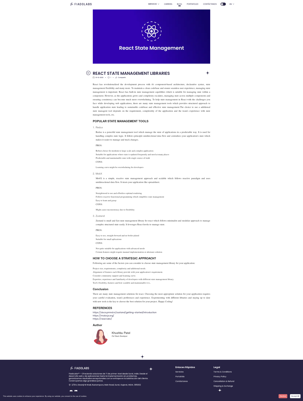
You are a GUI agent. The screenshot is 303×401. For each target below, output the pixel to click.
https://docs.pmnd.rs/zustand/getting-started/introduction (124, 312)
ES (231, 4)
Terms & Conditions (223, 371)
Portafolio (192, 4)
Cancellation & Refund (224, 381)
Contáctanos (210, 4)
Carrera (168, 4)
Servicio (152, 4)
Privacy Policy (220, 376)
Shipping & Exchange (223, 386)
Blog (179, 4)
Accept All (295, 396)
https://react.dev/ (102, 318)
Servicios (179, 371)
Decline (283, 396)
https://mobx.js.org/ (103, 315)
